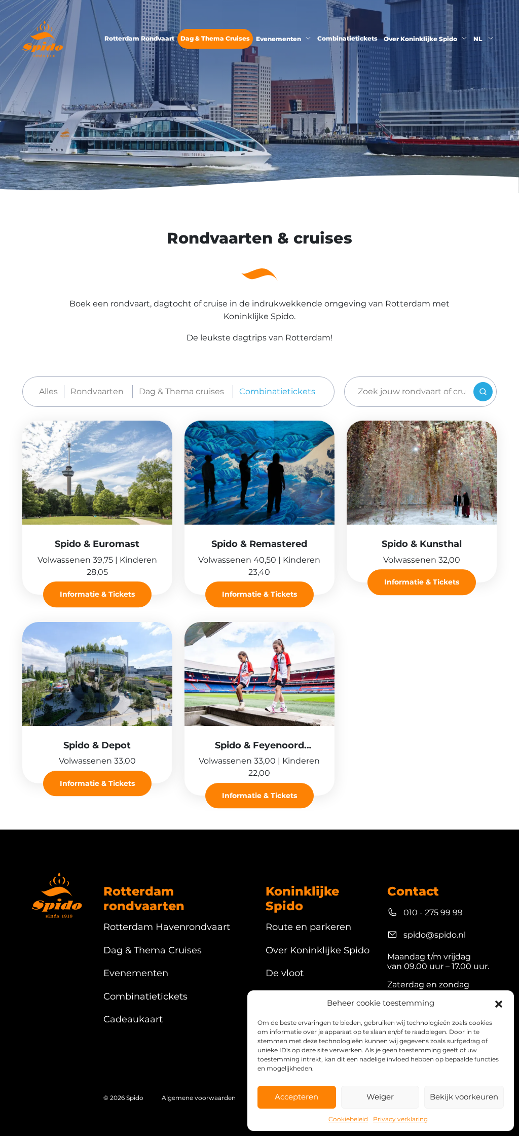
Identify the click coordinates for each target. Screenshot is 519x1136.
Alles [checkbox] (48, 391)
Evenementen (278, 39)
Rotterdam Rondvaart (139, 38)
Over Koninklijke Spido (420, 39)
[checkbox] (98, 391)
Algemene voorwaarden (199, 1097)
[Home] (42, 38)
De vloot (285, 973)
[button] (499, 1003)
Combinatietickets (347, 38)
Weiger (380, 1096)
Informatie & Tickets (97, 594)
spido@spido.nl (434, 935)
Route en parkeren (308, 927)
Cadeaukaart (133, 1019)
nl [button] (478, 39)
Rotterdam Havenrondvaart (166, 927)
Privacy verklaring (400, 1119)
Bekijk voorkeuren (464, 1096)
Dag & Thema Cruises (215, 38)
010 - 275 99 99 (433, 912)
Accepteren (296, 1096)
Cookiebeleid (348, 1119)
